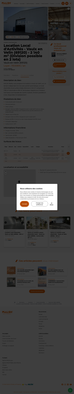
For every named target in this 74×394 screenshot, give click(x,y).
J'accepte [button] (24, 204)
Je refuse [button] (51, 203)
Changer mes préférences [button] (39, 203)
